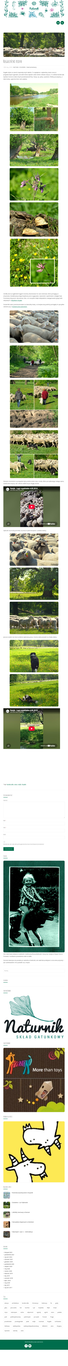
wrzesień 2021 (9, 1259)
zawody (15, 1330)
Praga (52, 1317)
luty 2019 (7, 1276)
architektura (15, 1303)
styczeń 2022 (8, 1257)
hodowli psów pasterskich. (19, 307)
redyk (19, 784)
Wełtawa (7, 1326)
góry (6, 1308)
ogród (46, 1312)
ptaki (27, 1321)
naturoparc (14, 1312)
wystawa (7, 1330)
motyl (54, 1308)
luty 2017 (7, 1285)
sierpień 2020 (8, 1266)
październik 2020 (9, 1264)
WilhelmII (44, 1326)
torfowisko (58, 1321)
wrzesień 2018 (9, 1278)
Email (4, 827)
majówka (41, 1308)
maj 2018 (7, 1283)
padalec (59, 1312)
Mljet (48, 1308)
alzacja (6, 1303)
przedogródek (19, 1321)
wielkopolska (16, 1326)
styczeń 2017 (8, 1287)
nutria (22, 1312)
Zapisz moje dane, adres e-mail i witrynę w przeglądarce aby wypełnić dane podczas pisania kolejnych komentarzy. (23, 844)
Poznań (44, 1317)
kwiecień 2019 (9, 1273)
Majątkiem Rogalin (16, 300)
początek (36, 1317)
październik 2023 (9, 1254)
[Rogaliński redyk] (34, 59)
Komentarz (5, 800)
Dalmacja (44, 1303)
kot (21, 1308)
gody (56, 1303)
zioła (22, 1330)
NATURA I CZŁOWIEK (19, 67)
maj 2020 (7, 1269)
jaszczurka (13, 1308)
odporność (30, 1312)
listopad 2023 (8, 1252)
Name (4, 820)
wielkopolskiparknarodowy (31, 1326)
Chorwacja (35, 1303)
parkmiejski (27, 1317)
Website (4, 834)
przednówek (8, 1321)
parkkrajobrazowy (15, 1317)
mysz (6, 1312)
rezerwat (41, 1321)
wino (52, 1326)
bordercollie (10, 784)
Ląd (34, 1308)
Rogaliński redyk (12, 61)
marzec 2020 (8, 1271)
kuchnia (27, 1308)
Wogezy (59, 1326)
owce (15, 784)
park (6, 1317)
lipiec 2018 (8, 1280)
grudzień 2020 (9, 1262)
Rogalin (24, 784)
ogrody (39, 1312)
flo (51, 1303)
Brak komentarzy (31, 67)
